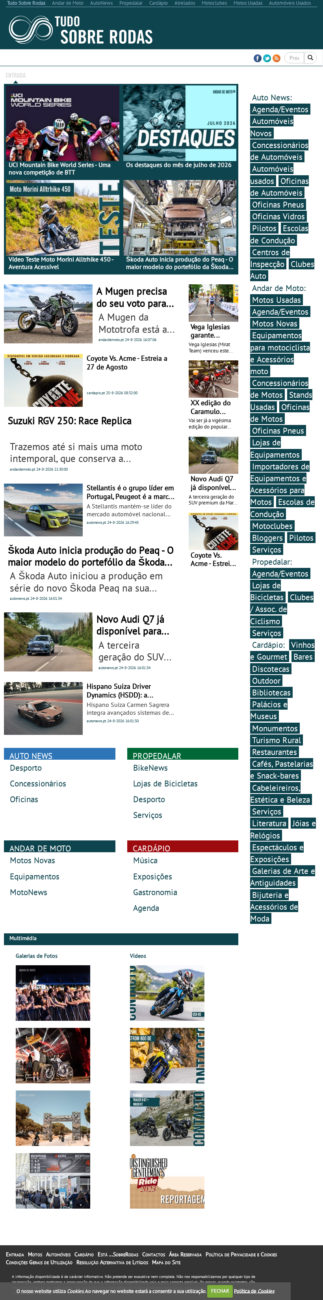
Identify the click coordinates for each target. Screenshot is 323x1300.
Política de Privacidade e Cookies (241, 1254)
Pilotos (264, 228)
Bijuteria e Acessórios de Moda (274, 906)
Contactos (222, 74)
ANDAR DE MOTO (40, 848)
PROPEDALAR (157, 755)
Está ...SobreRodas (183, 74)
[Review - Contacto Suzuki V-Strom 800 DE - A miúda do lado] (167, 1056)
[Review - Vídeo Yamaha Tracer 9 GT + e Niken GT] (167, 1118)
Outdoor (266, 680)
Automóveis (58, 1254)
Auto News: (272, 97)
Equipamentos (34, 876)
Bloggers (267, 537)
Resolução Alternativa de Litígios (112, 1262)
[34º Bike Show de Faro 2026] (53, 1056)
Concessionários (38, 783)
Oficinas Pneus (278, 204)
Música (145, 860)
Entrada (16, 74)
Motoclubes (272, 525)
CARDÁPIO (151, 848)
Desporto (26, 767)
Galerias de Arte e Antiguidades (282, 876)
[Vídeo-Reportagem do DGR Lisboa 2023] (167, 1181)
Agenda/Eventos (280, 109)
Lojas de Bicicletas (165, 783)
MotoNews (28, 892)
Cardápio (84, 1254)
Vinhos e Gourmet (282, 650)
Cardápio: (269, 644)
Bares (303, 656)
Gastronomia (155, 892)
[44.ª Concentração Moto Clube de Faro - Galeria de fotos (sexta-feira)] (53, 1118)
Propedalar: (272, 561)
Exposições (152, 876)
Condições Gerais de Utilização (39, 1262)
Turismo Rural (276, 740)
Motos (35, 1254)
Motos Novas (32, 860)
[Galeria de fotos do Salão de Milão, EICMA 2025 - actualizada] (53, 1181)
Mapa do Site (166, 1262)
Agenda (146, 907)
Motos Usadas (276, 299)
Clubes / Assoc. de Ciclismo (282, 609)
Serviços (147, 814)
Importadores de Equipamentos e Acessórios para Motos (280, 484)
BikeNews (150, 767)
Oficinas (24, 799)
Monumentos (275, 728)
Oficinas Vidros (278, 216)
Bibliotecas (271, 692)
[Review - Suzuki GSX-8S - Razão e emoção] (167, 993)
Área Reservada (256, 74)
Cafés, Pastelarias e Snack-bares (281, 769)
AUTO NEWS (30, 755)
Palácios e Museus (269, 710)
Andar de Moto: (279, 287)
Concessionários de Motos (279, 388)
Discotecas (271, 668)
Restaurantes (274, 751)
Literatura (269, 823)
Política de (254, 1290)
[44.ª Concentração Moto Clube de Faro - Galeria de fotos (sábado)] (53, 993)
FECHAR (220, 1290)
